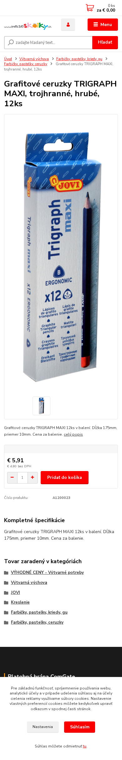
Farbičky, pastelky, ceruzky (25, 64)
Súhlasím (79, 727)
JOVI (15, 592)
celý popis (73, 434)
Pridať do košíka (64, 477)
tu (84, 746)
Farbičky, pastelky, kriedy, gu (79, 59)
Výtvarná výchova (34, 59)
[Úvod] (28, 24)
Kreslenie (20, 602)
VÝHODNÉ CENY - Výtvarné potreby (47, 572)
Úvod (8, 59)
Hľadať (105, 42)
